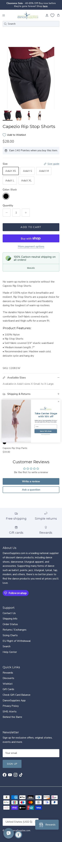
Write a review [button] (31, 481)
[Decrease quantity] (7, 213)
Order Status (10, 624)
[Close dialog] (58, 401)
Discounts (8, 678)
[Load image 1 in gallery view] (31, 78)
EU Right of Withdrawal (17, 641)
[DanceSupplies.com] (28, 15)
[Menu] (3, 15)
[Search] (5, 24)
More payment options (31, 246)
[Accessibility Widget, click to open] (18, 834)
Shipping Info (10, 618)
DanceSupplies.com (20, 830)
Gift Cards (8, 689)
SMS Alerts (10, 711)
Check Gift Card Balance (16, 695)
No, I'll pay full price (45, 434)
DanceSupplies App (14, 700)
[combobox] (31, 24)
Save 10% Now (45, 431)
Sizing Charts (10, 635)
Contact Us (9, 613)
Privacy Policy (11, 706)
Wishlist (8, 684)
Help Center (10, 652)
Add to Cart (31, 227)
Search (6, 646)
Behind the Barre (12, 717)
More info (31, 268)
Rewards (8, 673)
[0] (52, 15)
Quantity (8, 205)
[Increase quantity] (26, 213)
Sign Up (12, 763)
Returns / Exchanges (14, 630)
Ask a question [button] (31, 490)
